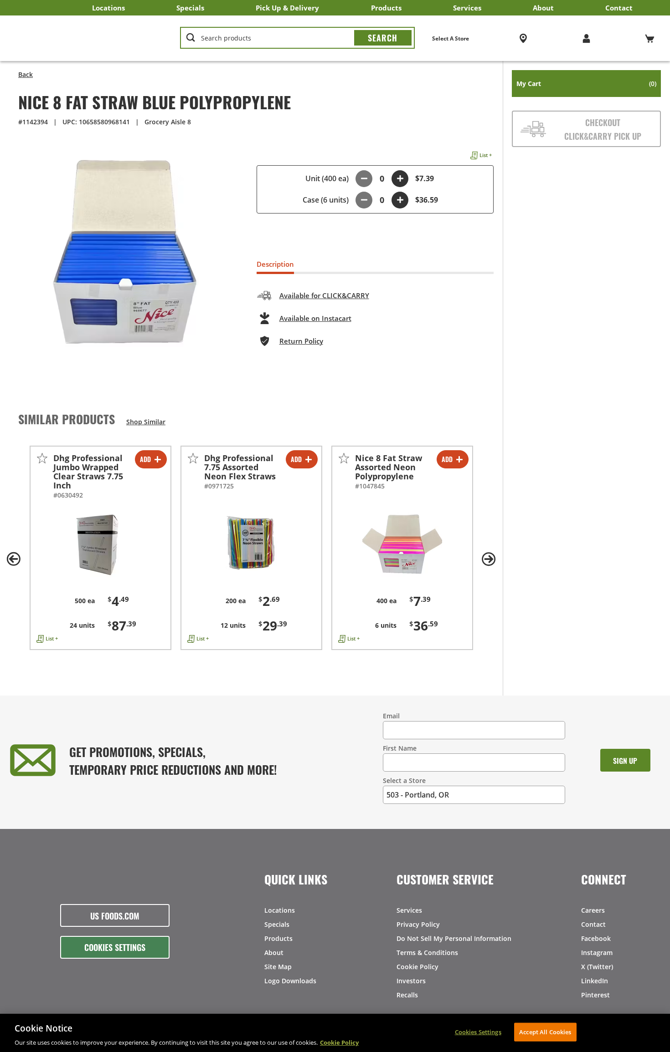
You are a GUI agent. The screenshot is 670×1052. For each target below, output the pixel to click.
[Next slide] (489, 559)
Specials (190, 7)
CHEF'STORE (87, 38)
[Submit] (383, 38)
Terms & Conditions (427, 952)
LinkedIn (594, 980)
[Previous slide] (13, 559)
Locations (108, 7)
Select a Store (404, 780)
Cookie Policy (417, 966)
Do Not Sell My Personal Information (454, 938)
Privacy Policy (418, 924)
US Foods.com (114, 915)
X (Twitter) (597, 966)
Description (275, 264)
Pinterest (595, 995)
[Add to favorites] (42, 458)
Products (386, 7)
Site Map (278, 966)
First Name (400, 748)
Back (25, 74)
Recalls (407, 995)
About (543, 7)
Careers (593, 910)
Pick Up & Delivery (287, 7)
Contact (619, 7)
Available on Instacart (315, 318)
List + (485, 155)
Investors (411, 980)
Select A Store (450, 38)
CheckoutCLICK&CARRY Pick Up (602, 128)
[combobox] (297, 38)
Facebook (596, 938)
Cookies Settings (114, 947)
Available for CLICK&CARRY (324, 295)
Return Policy (301, 341)
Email (391, 715)
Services (467, 7)
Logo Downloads (290, 980)
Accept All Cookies (545, 1031)
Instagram (597, 952)
